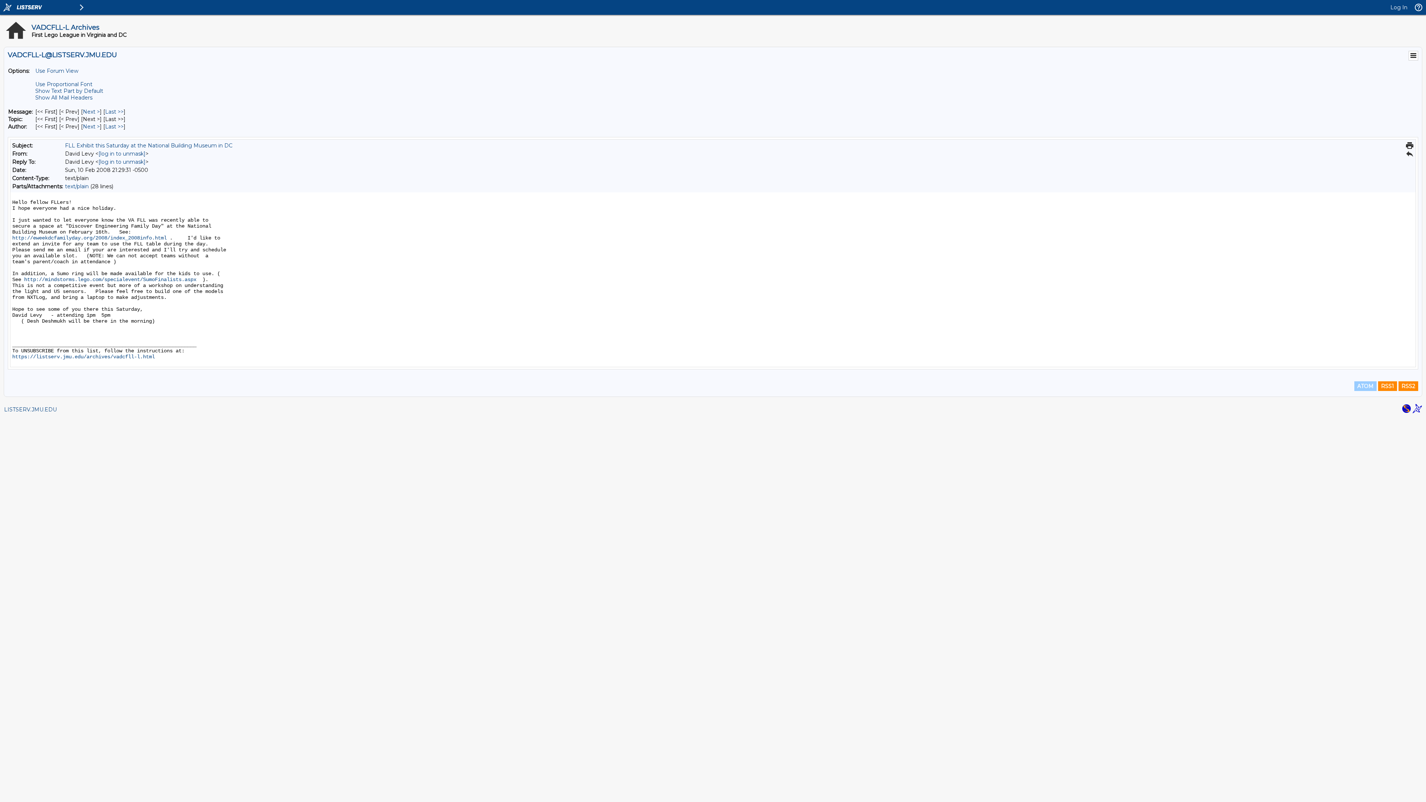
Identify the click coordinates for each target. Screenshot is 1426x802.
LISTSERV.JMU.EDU (30, 409)
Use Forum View (56, 71)
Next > (91, 111)
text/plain (77, 186)
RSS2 (1408, 386)
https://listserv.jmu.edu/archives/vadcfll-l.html (83, 357)
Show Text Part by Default (69, 91)
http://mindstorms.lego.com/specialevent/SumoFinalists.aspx (110, 280)
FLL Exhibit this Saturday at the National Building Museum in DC (148, 145)
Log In (1398, 7)
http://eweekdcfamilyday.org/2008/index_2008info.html (89, 238)
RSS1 (1387, 386)
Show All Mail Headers (63, 97)
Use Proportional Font (63, 84)
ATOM (1365, 386)
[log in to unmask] (122, 153)
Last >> (114, 111)
